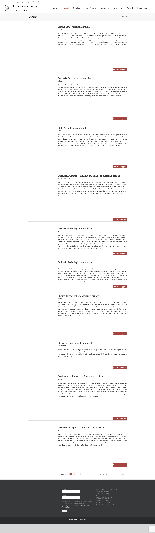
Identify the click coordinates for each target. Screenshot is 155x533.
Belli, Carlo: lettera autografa (72, 128)
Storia (60, 81)
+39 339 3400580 (18, 2)
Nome (64, 489)
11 (94, 474)
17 (112, 474)
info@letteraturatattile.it (33, 2)
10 (91, 474)
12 (97, 474)
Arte (59, 131)
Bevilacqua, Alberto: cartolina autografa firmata (82, 376)
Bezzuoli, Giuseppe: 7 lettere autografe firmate (81, 427)
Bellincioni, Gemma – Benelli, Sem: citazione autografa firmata (89, 175)
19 (118, 474)
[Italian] (4, 1)
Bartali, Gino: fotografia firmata (74, 26)
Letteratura (62, 178)
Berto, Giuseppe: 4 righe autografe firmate (79, 343)
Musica (60, 298)
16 (109, 474)
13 (100, 474)
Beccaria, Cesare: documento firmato (76, 78)
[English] (6, 1)
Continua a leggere (119, 69)
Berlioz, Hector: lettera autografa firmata (78, 296)
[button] (151, 8)
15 (106, 474)
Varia (60, 29)
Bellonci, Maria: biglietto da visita (75, 228)
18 (115, 474)
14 (103, 474)
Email (64, 495)
